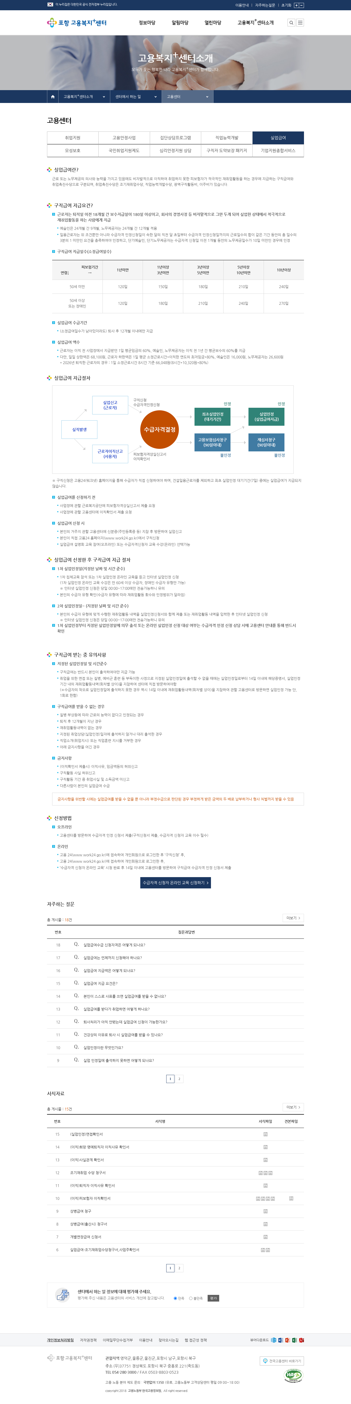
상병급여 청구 (80, 1211)
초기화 (286, 5)
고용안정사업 (124, 137)
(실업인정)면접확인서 (86, 1134)
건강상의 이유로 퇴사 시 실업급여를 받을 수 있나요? (123, 1035)
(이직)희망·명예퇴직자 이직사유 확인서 (99, 1147)
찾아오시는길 (169, 1340)
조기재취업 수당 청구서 (88, 1173)
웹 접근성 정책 (196, 1340)
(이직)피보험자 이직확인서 (90, 1198)
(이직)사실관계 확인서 (87, 1160)
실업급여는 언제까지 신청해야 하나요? (113, 958)
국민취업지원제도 (124, 150)
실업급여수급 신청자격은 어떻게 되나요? (114, 945)
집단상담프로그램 (175, 137)
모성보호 (72, 150)
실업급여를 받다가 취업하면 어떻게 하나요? (117, 1009)
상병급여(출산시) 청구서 (88, 1224)
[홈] (52, 96)
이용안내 (242, 5)
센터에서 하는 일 (128, 96)
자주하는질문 (265, 5)
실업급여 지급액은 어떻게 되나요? (109, 971)
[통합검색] (291, 22)
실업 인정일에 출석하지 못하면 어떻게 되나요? (119, 1060)
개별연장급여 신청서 (85, 1237)
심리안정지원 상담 (175, 150)
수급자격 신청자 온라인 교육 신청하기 (174, 882)
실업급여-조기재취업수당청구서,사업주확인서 (104, 1250)
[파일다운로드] (265, 1134)
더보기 (292, 918)
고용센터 (173, 96)
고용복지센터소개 (78, 96)
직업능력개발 (226, 137)
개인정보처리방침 (60, 1340)
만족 (181, 1298)
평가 (213, 1298)
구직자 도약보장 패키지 (227, 150)
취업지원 (72, 137)
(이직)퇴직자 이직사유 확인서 (92, 1185)
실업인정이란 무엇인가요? (103, 1048)
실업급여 (278, 137)
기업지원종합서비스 (278, 150)
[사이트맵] (300, 22)
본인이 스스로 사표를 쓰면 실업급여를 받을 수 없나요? (125, 996)
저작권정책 (88, 1340)
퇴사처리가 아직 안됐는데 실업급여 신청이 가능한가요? (126, 1022)
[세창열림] (293, 1375)
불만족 (198, 1298)
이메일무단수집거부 (118, 1340)
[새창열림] (273, 1340)
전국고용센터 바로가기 (285, 1361)
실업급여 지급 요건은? (101, 983)
